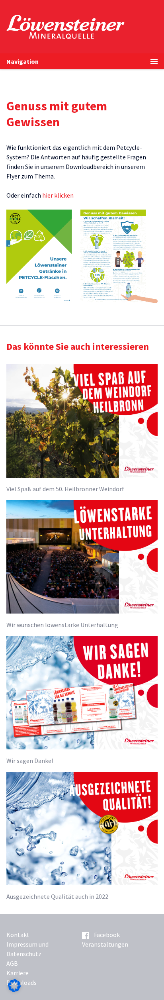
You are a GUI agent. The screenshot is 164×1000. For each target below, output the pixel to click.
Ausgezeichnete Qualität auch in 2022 (57, 896)
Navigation (22, 61)
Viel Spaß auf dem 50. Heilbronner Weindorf (65, 489)
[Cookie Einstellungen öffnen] (14, 990)
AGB (12, 963)
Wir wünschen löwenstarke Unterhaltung (62, 625)
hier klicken (58, 195)
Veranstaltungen (105, 944)
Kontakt (17, 935)
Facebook (107, 935)
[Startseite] (85, 27)
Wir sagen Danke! (29, 761)
